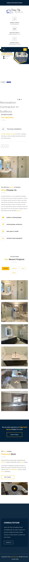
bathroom (3, 462)
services (13, 134)
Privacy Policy (15, 559)
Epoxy (23, 268)
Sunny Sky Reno (14, 556)
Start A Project (14, 434)
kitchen (10, 469)
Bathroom (14, 268)
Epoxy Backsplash (8, 384)
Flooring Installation (14, 129)
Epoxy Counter (7, 406)
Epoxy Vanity (6, 362)
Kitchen (14, 272)
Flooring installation (6, 134)
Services (9, 117)
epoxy (8, 429)
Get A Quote (7, 477)
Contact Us (8, 542)
